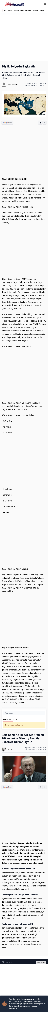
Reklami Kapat (41, 962)
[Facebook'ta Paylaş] (40, 123)
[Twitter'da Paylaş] (44, 123)
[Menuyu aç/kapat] (45, 4)
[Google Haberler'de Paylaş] (7, 123)
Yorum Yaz (9, 713)
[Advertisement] (24, 37)
